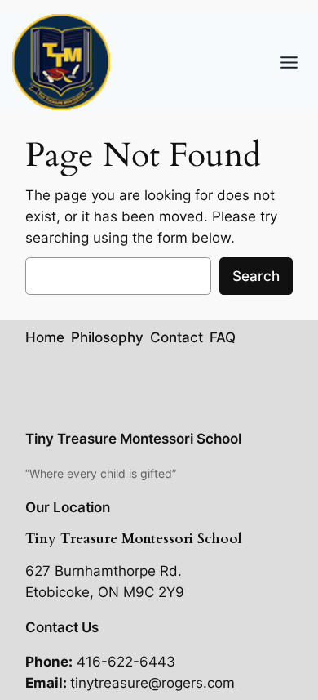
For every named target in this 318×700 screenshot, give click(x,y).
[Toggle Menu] (289, 62)
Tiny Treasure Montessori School (133, 438)
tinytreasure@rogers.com (152, 683)
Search (256, 276)
